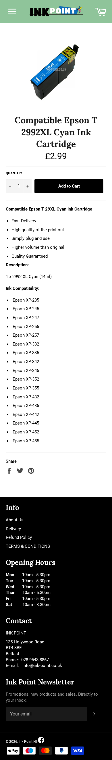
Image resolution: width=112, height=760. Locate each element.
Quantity (14, 173)
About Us (15, 519)
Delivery (13, 528)
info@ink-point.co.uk (42, 665)
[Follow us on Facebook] (41, 740)
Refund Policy (19, 537)
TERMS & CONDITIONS (28, 546)
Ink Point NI (28, 742)
